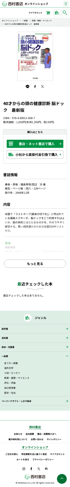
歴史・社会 (10, 392)
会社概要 (30, 433)
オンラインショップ (36, 4)
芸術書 (5, 337)
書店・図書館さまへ (46, 433)
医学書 (5, 328)
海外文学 (8, 368)
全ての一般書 (11, 363)
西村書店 (35, 427)
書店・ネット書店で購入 (37, 143)
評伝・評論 (10, 382)
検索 (65, 12)
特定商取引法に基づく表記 (34, 454)
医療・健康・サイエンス (42, 20)
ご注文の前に (11, 454)
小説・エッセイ (12, 372)
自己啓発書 (10, 387)
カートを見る (22, 459)
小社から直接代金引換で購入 (36, 154)
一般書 (25, 20)
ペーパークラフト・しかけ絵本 (16, 401)
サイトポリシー (54, 439)
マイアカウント (35, 12)
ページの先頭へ (62, 479)
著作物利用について (18, 439)
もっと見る (35, 263)
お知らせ (18, 433)
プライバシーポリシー (43, 459)
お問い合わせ (37, 439)
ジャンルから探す (57, 12)
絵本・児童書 (8, 347)
